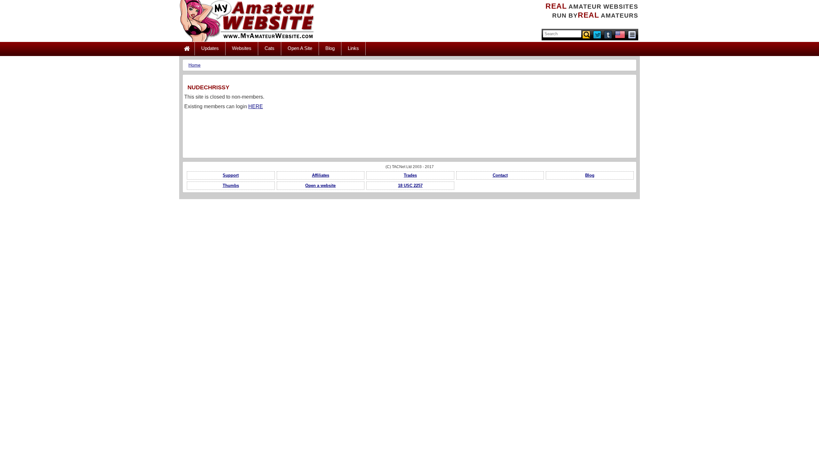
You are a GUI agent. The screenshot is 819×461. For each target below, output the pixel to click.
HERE (255, 106)
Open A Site (300, 48)
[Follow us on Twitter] (597, 34)
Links (353, 48)
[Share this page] (632, 34)
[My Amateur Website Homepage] (187, 49)
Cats (269, 48)
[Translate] (620, 34)
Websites (241, 48)
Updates (210, 48)
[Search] (586, 34)
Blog (330, 48)
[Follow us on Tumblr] (608, 34)
